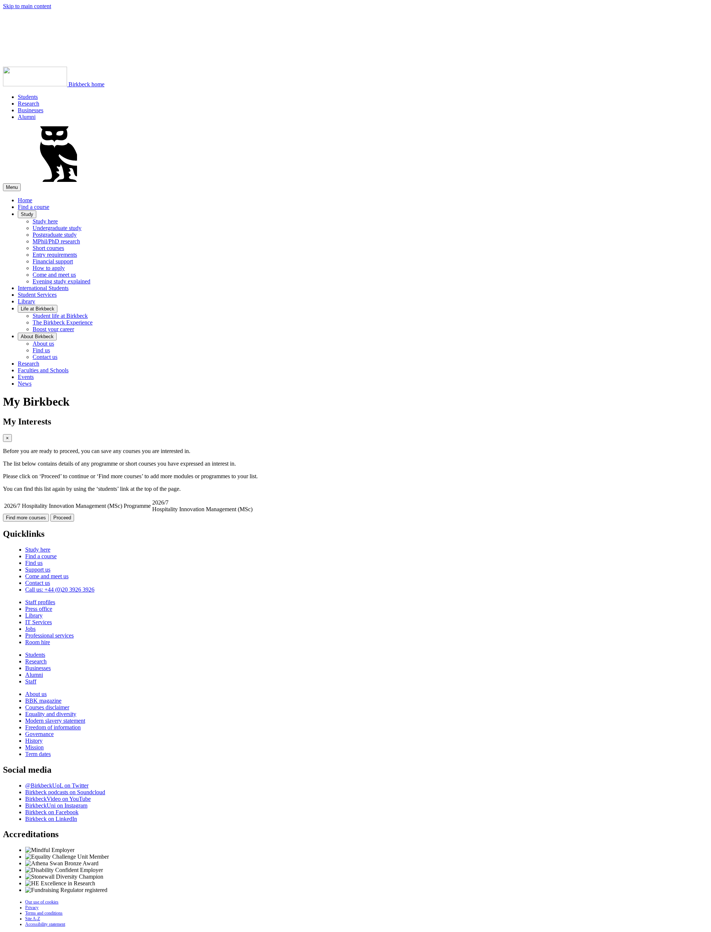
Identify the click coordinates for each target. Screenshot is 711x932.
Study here (45, 221)
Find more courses (26, 517)
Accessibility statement (45, 924)
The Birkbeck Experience (63, 322)
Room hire (37, 642)
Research (28, 103)
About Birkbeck (37, 336)
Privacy (32, 907)
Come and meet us (54, 275)
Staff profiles (40, 602)
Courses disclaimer (47, 707)
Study (27, 214)
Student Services (37, 295)
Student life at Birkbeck (60, 316)
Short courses (48, 248)
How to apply (49, 268)
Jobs (30, 629)
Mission (34, 747)
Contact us (45, 357)
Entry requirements (55, 255)
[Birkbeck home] (58, 180)
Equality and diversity (50, 714)
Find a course (33, 207)
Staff (30, 681)
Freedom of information (53, 727)
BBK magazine (43, 701)
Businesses (30, 110)
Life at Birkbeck (37, 309)
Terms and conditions (44, 913)
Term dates (38, 754)
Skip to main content (27, 6)
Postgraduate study (55, 235)
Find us (41, 350)
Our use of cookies (42, 902)
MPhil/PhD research (56, 241)
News (24, 383)
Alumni (27, 117)
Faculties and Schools (43, 370)
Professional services (49, 635)
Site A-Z (32, 918)
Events (26, 377)
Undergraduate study (57, 228)
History (34, 741)
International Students (43, 288)
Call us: (59, 589)
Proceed (62, 517)
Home (25, 200)
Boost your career (53, 329)
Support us (37, 569)
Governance (39, 734)
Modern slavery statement (55, 721)
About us (43, 343)
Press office (38, 609)
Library (26, 301)
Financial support (53, 261)
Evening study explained (61, 281)
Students (28, 97)
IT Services (38, 622)
